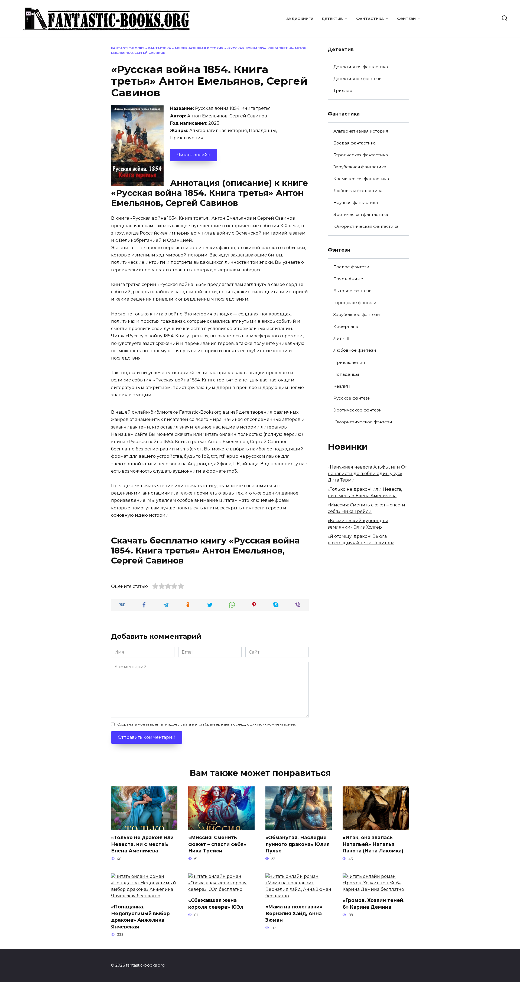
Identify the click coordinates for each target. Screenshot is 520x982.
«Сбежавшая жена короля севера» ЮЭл (215, 903)
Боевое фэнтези (351, 266)
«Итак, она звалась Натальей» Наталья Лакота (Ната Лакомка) (373, 844)
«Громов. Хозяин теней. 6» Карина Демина (374, 903)
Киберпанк (345, 326)
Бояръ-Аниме (348, 278)
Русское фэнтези (352, 398)
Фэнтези (406, 19)
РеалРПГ (343, 386)
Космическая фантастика (361, 178)
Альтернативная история (198, 48)
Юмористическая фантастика (365, 226)
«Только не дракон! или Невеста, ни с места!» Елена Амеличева (142, 844)
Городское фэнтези (354, 302)
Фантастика (370, 19)
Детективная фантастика (360, 66)
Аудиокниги (299, 19)
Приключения (349, 362)
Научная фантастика (355, 202)
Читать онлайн (193, 154)
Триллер (342, 90)
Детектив (332, 19)
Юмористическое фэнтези (362, 421)
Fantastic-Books (127, 48)
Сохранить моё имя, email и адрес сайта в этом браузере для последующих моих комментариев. (206, 724)
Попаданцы (346, 374)
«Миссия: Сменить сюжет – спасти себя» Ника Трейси (217, 844)
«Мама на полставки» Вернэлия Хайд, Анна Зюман (293, 913)
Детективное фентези (357, 78)
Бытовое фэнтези (352, 290)
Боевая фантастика (354, 143)
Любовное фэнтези (354, 350)
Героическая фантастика (360, 154)
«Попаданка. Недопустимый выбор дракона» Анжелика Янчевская (140, 917)
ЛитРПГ (341, 338)
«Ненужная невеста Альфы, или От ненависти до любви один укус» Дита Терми (367, 473)
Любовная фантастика (357, 190)
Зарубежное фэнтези (356, 314)
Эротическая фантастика (360, 214)
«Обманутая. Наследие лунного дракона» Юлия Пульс (297, 844)
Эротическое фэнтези (357, 410)
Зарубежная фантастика (359, 166)
